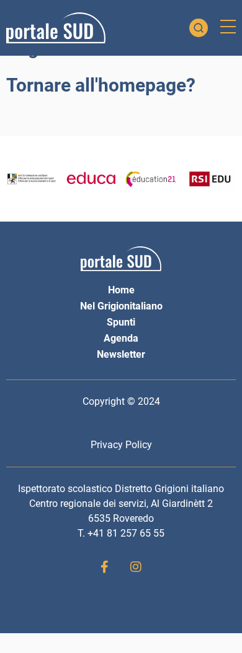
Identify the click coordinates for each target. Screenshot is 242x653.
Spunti (121, 322)
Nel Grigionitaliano (121, 306)
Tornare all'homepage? (100, 85)
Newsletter (121, 354)
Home (121, 290)
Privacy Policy (121, 445)
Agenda (121, 338)
